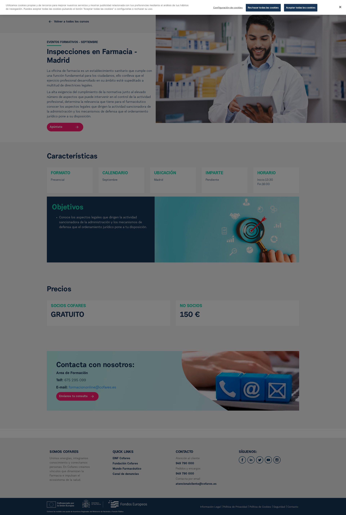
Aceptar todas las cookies (300, 7)
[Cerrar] (340, 7)
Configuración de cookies (228, 7)
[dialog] (173, 7)
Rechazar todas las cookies (263, 7)
